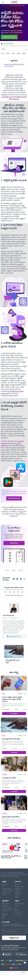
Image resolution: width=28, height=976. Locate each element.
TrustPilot (17, 894)
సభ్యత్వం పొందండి (14, 937)
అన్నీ (2, 53)
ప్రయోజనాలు (5, 884)
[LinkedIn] (11, 43)
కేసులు (13, 53)
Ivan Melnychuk (7, 43)
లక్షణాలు (18, 53)
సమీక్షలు (17, 897)
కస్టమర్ (7, 570)
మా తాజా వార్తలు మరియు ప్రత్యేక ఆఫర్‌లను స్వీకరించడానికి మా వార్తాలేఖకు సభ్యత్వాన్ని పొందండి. (13, 925)
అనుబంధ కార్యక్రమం (6, 888)
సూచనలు (8, 53)
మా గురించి (17, 884)
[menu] (3, 2)
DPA (3, 918)
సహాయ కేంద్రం (18, 914)
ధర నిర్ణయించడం (18, 888)
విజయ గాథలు (18, 912)
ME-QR (2, 5)
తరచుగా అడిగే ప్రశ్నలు (20, 903)
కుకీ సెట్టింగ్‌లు (5, 914)
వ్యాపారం (14, 570)
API (3, 886)
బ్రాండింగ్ (20, 570)
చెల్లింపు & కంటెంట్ (19, 886)
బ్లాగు (6, 5)
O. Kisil (5, 748)
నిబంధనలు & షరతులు (7, 907)
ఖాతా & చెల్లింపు (5, 903)
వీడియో (24, 53)
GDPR (3, 916)
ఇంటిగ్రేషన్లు (17, 892)
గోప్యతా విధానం (5, 905)
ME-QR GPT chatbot (7, 890)
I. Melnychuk (6, 709)
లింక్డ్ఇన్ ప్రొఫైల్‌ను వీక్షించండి (14, 636)
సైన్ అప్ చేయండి (14, 543)
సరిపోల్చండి (17, 890)
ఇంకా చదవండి (14, 713)
